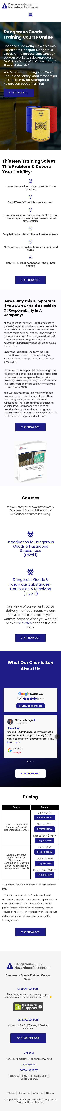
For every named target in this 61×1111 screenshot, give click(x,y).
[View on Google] (10, 722)
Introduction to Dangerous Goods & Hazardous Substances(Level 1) (30, 548)
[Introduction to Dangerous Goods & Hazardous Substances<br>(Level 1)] (30, 534)
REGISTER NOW (44, 814)
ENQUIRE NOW (45, 837)
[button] (30, 14)
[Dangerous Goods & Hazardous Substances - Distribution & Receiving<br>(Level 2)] (30, 571)
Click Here (41, 881)
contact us (42, 900)
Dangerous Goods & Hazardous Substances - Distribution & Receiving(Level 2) (30, 586)
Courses (25, 623)
